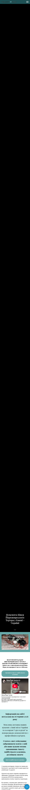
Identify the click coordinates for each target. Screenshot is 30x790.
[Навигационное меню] (27, 2)
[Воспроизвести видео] (15, 642)
